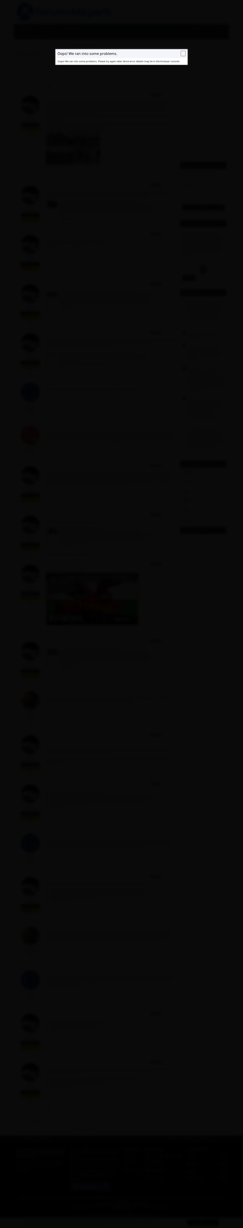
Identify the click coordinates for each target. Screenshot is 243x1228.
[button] (183, 53)
